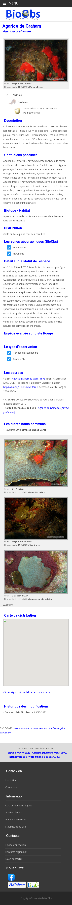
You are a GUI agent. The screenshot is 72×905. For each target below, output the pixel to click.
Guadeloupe (19, 247)
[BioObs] (20, 13)
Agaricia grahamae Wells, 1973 (28, 378)
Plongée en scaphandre (25, 352)
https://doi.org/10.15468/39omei (20, 386)
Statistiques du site (15, 826)
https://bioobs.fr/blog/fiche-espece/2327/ (34, 756)
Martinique (18, 253)
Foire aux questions (16, 819)
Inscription (11, 780)
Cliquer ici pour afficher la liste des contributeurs (26, 692)
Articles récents (13, 812)
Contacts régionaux (15, 851)
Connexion (11, 787)
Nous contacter (13, 858)
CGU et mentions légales (18, 805)
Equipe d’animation (15, 844)
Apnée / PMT (20, 359)
